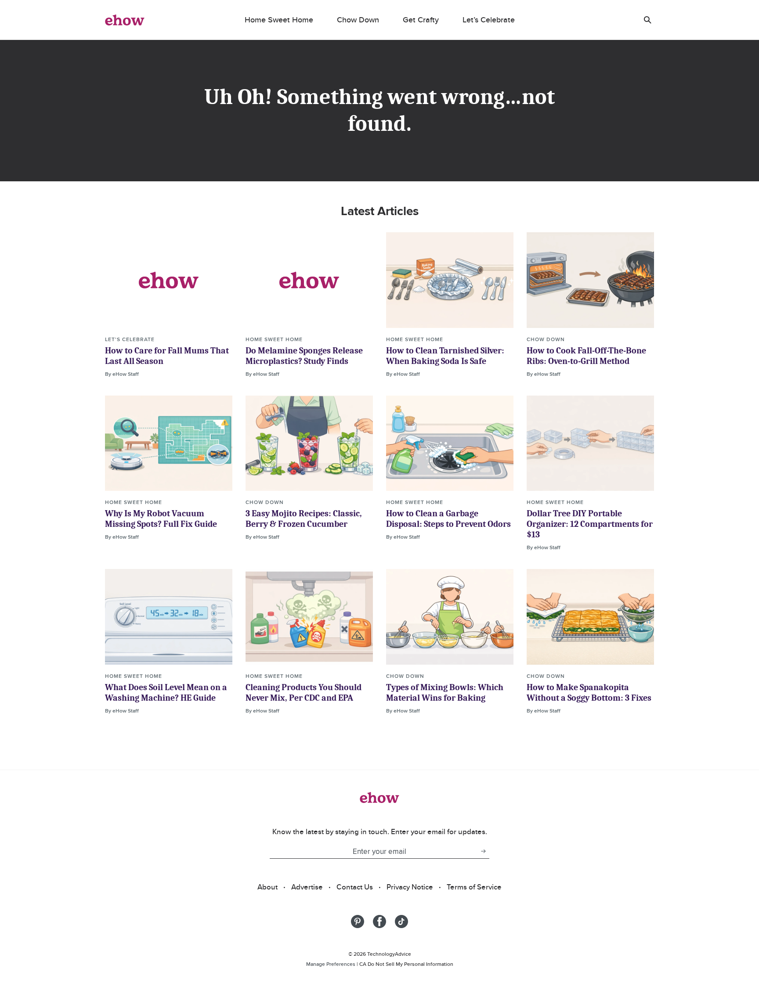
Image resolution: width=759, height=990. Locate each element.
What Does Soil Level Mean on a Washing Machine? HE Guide (166, 692)
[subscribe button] (483, 851)
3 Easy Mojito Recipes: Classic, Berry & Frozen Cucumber (304, 518)
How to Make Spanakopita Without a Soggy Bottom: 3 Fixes (589, 692)
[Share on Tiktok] (401, 921)
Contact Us (354, 887)
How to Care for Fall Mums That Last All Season (167, 356)
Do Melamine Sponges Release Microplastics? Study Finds (304, 356)
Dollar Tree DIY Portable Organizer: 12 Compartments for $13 (590, 524)
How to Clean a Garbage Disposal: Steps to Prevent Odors (448, 518)
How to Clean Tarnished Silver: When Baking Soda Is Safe (445, 356)
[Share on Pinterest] (357, 921)
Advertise (307, 887)
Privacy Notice (410, 887)
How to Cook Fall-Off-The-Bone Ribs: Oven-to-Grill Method (586, 356)
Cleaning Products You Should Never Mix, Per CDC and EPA (303, 692)
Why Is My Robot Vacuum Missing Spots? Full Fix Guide (161, 518)
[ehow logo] (125, 19)
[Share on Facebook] (379, 921)
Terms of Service (474, 887)
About (267, 887)
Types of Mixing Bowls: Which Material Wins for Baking (444, 692)
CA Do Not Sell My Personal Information (406, 964)
